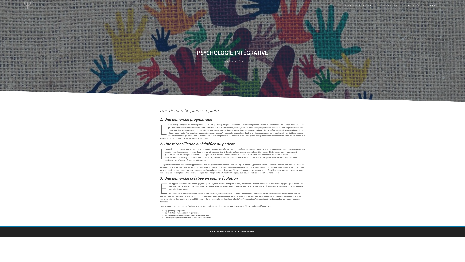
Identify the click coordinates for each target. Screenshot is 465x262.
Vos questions (390, 5)
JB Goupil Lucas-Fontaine (358, 5)
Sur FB (433, 5)
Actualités (413, 5)
